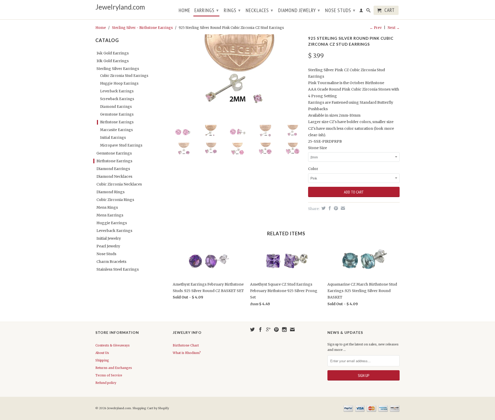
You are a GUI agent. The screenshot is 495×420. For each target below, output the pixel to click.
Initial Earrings (113, 137)
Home (184, 11)
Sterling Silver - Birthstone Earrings (142, 28)
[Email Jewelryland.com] (292, 329)
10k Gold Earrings (112, 61)
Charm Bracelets (111, 261)
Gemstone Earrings (117, 114)
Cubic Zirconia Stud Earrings (124, 76)
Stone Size (317, 148)
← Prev (376, 28)
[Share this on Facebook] (329, 208)
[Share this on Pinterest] (335, 208)
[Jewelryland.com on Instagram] (284, 329)
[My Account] (361, 11)
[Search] (368, 11)
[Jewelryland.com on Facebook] (260, 329)
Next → (394, 28)
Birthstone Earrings (117, 122)
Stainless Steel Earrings (117, 269)
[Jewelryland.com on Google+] (268, 329)
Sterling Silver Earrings (117, 68)
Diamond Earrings (116, 106)
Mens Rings (107, 207)
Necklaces (259, 10)
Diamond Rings (110, 192)
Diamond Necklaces (114, 176)
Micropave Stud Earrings (121, 145)
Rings (232, 10)
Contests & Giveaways (112, 345)
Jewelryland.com (120, 7)
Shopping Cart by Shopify (151, 408)
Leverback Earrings (117, 91)
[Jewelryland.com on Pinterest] (276, 329)
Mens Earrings (109, 215)
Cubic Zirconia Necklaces (119, 184)
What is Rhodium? (187, 353)
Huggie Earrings (111, 223)
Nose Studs (340, 10)
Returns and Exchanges (113, 368)
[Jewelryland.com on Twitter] (252, 329)
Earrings (206, 10)
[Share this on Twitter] (323, 208)
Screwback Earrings (117, 99)
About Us (102, 353)
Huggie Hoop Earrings (119, 83)
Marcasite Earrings (116, 130)
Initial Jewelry (108, 238)
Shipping (102, 360)
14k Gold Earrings (112, 53)
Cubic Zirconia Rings (115, 199)
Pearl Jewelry (108, 246)
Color (313, 168)
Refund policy (105, 383)
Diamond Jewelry (299, 10)
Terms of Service (108, 375)
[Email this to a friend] (342, 208)
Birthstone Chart (186, 345)
